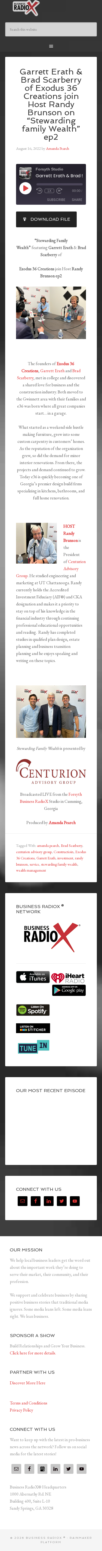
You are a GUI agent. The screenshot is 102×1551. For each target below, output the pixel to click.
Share (77, 199)
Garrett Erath (52, 371)
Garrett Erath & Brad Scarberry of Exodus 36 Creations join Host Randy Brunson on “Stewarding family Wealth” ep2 (51, 104)
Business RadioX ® (51, 8)
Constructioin (63, 851)
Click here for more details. (33, 1353)
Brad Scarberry (71, 845)
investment (65, 858)
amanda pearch (48, 845)
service (34, 864)
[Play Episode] (25, 188)
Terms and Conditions (28, 1403)
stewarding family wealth (59, 864)
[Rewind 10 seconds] (39, 191)
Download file (50, 219)
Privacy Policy (21, 1410)
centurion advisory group (34, 851)
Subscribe (56, 199)
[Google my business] (42, 1469)
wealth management (31, 870)
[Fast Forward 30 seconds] (59, 191)
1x (49, 191)
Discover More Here (27, 1383)
